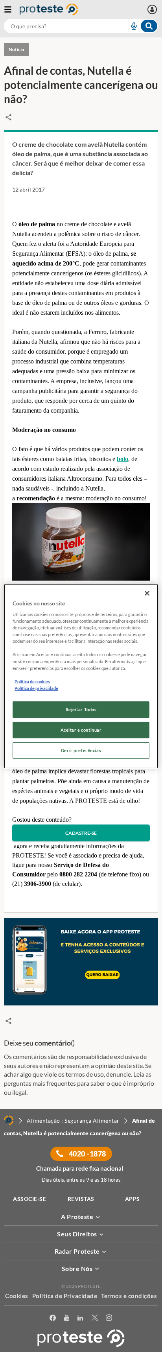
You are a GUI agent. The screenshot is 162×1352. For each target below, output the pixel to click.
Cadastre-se (81, 833)
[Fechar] (147, 592)
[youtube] (67, 1317)
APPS (132, 1198)
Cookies (16, 1295)
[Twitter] (95, 1317)
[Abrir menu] (12, 9)
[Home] (8, 1120)
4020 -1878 (86, 1153)
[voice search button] (130, 26)
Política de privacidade (36, 688)
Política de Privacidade (65, 1295)
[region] (81, 675)
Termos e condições (129, 1295)
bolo (122, 459)
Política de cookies (32, 681)
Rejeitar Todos (81, 709)
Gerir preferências (81, 750)
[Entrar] (153, 9)
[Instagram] (109, 1317)
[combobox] (81, 26)
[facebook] (53, 1317)
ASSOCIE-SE (29, 1198)
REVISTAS (81, 1198)
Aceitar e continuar (81, 729)
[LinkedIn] (80, 1317)
